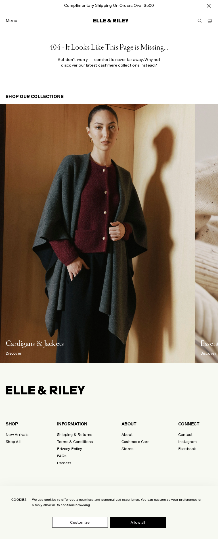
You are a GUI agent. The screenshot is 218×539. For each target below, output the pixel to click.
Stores (127, 449)
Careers (64, 463)
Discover (14, 353)
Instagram (187, 442)
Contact (185, 434)
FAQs (62, 456)
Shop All (13, 442)
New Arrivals (17, 434)
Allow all (138, 522)
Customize (80, 522)
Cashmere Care (135, 442)
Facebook (187, 449)
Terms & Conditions (75, 442)
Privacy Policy (69, 449)
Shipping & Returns (75, 434)
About (127, 434)
